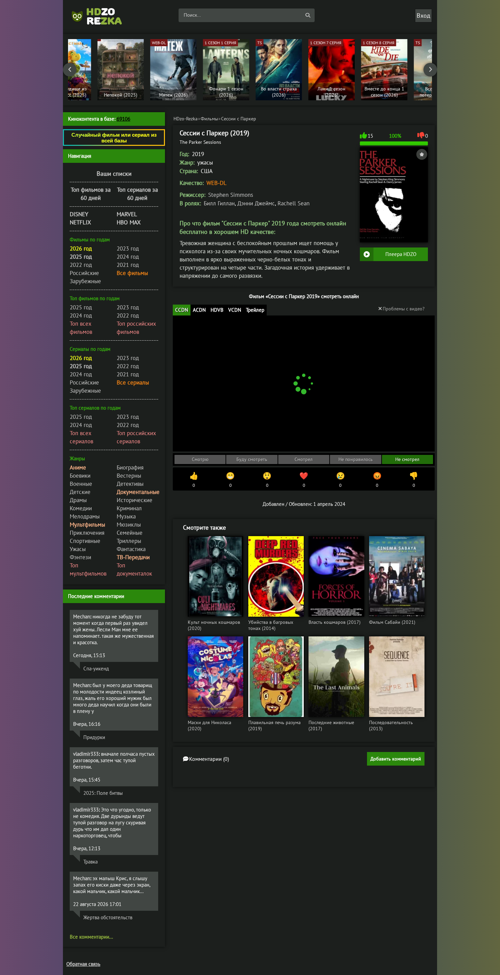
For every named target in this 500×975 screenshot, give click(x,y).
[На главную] (100, 15)
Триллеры (129, 541)
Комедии (81, 508)
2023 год (128, 248)
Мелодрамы (85, 516)
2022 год (81, 265)
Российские (84, 273)
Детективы (130, 484)
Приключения (87, 532)
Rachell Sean (294, 203)
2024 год (128, 256)
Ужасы (78, 549)
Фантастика (131, 549)
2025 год (81, 307)
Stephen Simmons (230, 195)
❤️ (303, 479)
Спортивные (85, 541)
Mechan (81, 616)
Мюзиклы (129, 524)
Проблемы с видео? (403, 309)
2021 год (128, 265)
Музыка (126, 516)
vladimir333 (86, 754)
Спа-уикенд (96, 668)
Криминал (129, 508)
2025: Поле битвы (103, 793)
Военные (81, 484)
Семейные (130, 532)
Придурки (94, 737)
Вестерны (129, 475)
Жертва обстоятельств (107, 917)
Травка (90, 861)
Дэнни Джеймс (256, 203)
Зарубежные (85, 281)
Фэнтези (80, 557)
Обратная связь (83, 964)
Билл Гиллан (219, 203)
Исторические (134, 500)
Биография (130, 467)
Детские (80, 492)
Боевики (80, 475)
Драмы (78, 500)
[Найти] (308, 15)
